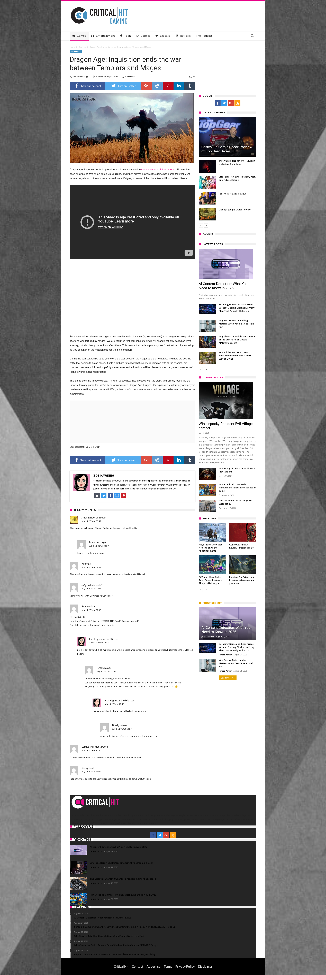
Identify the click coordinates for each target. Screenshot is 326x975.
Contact (137, 966)
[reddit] (157, 86)
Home (72, 47)
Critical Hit (121, 966)
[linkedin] (179, 86)
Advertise (153, 966)
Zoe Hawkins (78, 76)
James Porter (207, 636)
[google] (146, 86)
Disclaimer (205, 966)
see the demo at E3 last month (158, 169)
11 (194, 76)
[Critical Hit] (99, 5)
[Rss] (237, 103)
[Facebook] (218, 103)
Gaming (82, 47)
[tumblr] (189, 86)
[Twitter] (224, 103)
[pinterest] (168, 86)
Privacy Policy (185, 966)
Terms (168, 966)
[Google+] (231, 103)
